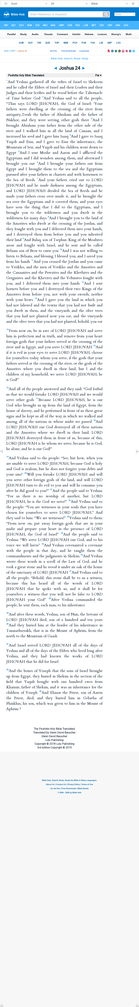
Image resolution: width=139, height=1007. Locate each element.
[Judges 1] (135, 459)
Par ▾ (98, 75)
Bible (6, 51)
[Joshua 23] (4, 459)
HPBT (13, 51)
